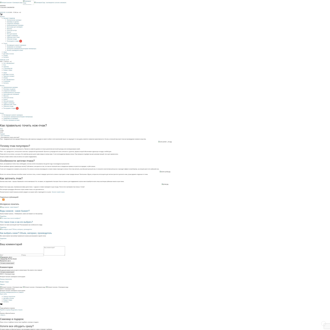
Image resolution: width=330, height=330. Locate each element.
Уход (1, 128)
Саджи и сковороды (12, 35)
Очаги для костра (12, 30)
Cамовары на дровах (13, 22)
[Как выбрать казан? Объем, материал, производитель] (16, 229)
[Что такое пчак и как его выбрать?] (10, 218)
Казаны (9, 32)
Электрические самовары (14, 20)
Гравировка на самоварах (14, 47)
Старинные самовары (13, 23)
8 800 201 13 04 (4, 60)
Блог (4, 65)
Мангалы (9, 28)
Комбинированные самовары (15, 25)
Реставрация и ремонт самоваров (16, 45)
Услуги (5, 43)
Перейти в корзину (5, 310)
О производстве (7, 68)
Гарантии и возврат (8, 76)
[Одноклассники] (3, 200)
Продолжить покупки (16, 310)
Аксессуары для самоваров (14, 27)
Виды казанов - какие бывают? (15, 210)
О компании (6, 81)
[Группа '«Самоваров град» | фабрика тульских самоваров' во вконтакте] (1, 10)
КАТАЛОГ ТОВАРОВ (9, 18)
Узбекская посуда (12, 39)
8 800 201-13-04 (4, 12)
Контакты (6, 57)
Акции (5, 52)
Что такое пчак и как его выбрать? (16, 221)
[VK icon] (1, 304)
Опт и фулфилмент (8, 63)
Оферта (2, 284)
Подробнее (3, 216)
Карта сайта (3, 294)
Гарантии (6, 66)
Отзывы (5, 55)
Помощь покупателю (6, 279)
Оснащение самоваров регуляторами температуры (21, 48)
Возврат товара (7, 70)
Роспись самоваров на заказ (15, 50)
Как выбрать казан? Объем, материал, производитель (26, 232)
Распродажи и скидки (13, 41)
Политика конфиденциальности (9, 292)
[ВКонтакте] (1, 200)
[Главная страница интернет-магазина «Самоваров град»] (33, 2)
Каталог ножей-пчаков (58, 192)
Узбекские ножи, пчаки (13, 37)
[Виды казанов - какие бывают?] (9, 207)
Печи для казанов (12, 34)
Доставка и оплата (8, 54)
